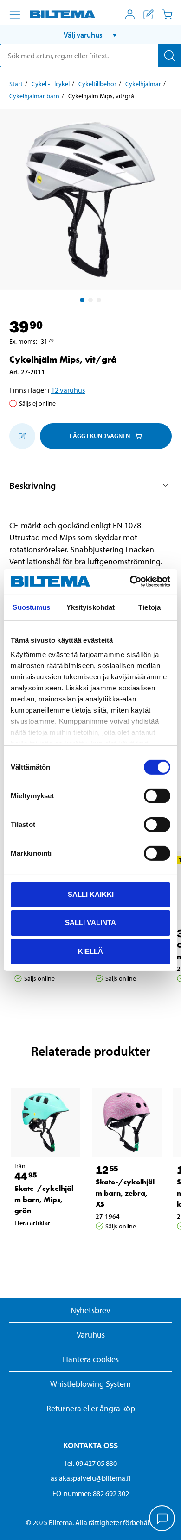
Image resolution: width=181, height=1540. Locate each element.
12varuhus (68, 389)
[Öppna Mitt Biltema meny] (130, 14)
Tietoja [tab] (149, 607)
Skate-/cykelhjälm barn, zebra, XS (125, 1193)
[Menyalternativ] (15, 14)
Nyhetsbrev (90, 1310)
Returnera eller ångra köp (90, 1408)
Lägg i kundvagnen (100, 436)
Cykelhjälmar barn (34, 96)
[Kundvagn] (167, 14)
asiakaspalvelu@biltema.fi (91, 1478)
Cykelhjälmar (143, 84)
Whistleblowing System (90, 1383)
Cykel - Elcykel (51, 84)
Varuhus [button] (91, 1334)
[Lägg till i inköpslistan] (22, 436)
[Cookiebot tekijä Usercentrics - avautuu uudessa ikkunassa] (130, 582)
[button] (90, 34)
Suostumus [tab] (31, 607)
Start (16, 84)
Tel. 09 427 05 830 (90, 1463)
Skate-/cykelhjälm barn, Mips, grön (43, 1199)
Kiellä (90, 951)
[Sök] (169, 55)
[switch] (157, 795)
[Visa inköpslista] (148, 14)
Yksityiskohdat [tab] (90, 607)
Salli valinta (90, 923)
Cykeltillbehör (97, 84)
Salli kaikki (91, 894)
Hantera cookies (91, 1359)
